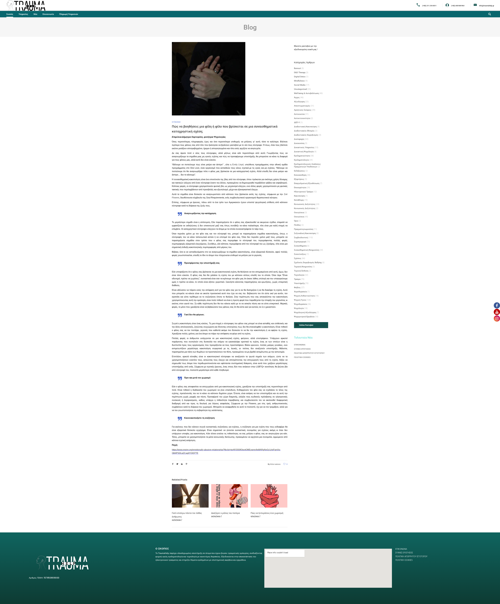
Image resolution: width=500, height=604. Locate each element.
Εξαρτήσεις (299, 179)
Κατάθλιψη (299, 200)
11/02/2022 (255, 516)
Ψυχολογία (299, 308)
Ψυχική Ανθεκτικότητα (304, 296)
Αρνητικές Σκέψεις (302, 110)
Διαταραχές (299, 139)
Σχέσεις (297, 258)
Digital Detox (299, 76)
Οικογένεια (299, 212)
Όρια (296, 221)
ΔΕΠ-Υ (297, 122)
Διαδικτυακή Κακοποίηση (305, 126)
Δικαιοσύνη (299, 143)
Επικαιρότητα (300, 187)
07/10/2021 (176, 122)
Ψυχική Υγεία (300, 300)
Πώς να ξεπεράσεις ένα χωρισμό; (267, 513)
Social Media (299, 85)
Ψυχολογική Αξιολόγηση (305, 312)
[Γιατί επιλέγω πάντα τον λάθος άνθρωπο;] (190, 496)
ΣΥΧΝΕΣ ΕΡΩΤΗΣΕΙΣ (302, 349)
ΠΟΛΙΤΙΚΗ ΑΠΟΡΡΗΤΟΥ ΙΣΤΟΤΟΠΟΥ (309, 353)
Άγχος (297, 97)
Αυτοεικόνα (299, 114)
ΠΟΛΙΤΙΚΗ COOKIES (302, 357)
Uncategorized (300, 89)
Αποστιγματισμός (302, 106)
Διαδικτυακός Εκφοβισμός (306, 135)
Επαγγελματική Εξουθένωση (306, 183)
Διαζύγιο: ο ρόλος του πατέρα (225, 513)
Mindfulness (299, 81)
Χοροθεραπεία (300, 291)
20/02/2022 (215, 516)
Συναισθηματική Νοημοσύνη (306, 250)
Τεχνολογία (299, 275)
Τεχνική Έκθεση (301, 271)
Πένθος (297, 225)
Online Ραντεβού (306, 325)
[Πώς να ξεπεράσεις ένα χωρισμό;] (269, 496)
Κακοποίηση (299, 196)
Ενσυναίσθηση (300, 175)
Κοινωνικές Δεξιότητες (304, 204)
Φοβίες (297, 287)
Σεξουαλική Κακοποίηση (305, 233)
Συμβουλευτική (301, 237)
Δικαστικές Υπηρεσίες (304, 147)
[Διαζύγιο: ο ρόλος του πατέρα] (229, 496)
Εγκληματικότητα (302, 156)
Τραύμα (297, 279)
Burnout (297, 68)
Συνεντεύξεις (300, 254)
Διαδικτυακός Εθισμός (304, 131)
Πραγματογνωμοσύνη (303, 229)
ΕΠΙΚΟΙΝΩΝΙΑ (299, 345)
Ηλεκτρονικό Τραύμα (303, 192)
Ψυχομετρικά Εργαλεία (304, 316)
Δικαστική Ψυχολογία (304, 151)
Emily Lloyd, (238, 164)
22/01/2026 (176, 520)
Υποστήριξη (299, 283)
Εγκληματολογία (301, 160)
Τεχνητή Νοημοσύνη (303, 266)
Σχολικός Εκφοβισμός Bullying (308, 262)
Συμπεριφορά (300, 242)
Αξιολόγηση (299, 101)
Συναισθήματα (300, 246)
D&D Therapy (299, 72)
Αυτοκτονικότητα (302, 118)
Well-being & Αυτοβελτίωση (306, 93)
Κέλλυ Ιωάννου (275, 464)
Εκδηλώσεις (299, 171)
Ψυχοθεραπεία (300, 304)
